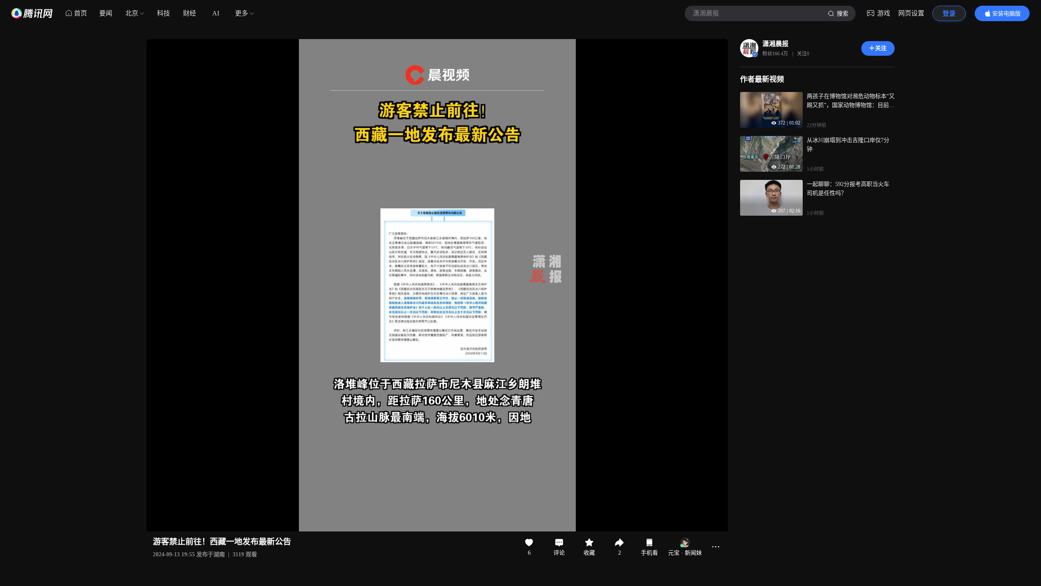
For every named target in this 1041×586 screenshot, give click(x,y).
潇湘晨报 (775, 43)
